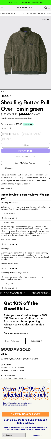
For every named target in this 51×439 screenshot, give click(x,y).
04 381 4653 (9, 375)
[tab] (1, 91)
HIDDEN (6, 96)
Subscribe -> (37, 341)
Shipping (13, 118)
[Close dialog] (48, 381)
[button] (45, 8)
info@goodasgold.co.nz (16, 378)
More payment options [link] (25, 156)
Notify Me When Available (25, 163)
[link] (25, 396)
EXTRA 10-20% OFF (26, 414)
